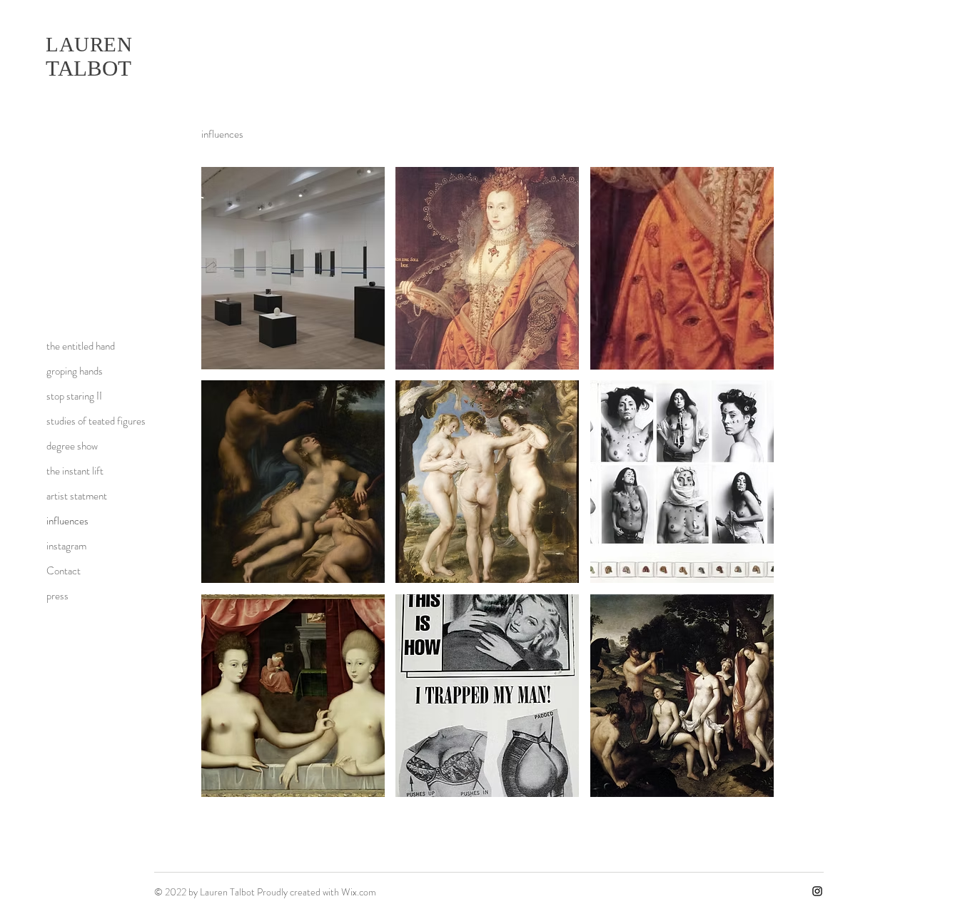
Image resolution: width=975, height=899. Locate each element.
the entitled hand (80, 346)
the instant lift (74, 471)
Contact (63, 571)
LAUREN (89, 44)
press (57, 596)
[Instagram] (817, 891)
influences (67, 521)
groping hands (74, 371)
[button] (293, 268)
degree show (72, 446)
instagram (66, 546)
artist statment (76, 496)
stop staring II (74, 396)
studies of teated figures (96, 421)
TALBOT (91, 68)
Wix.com (358, 892)
